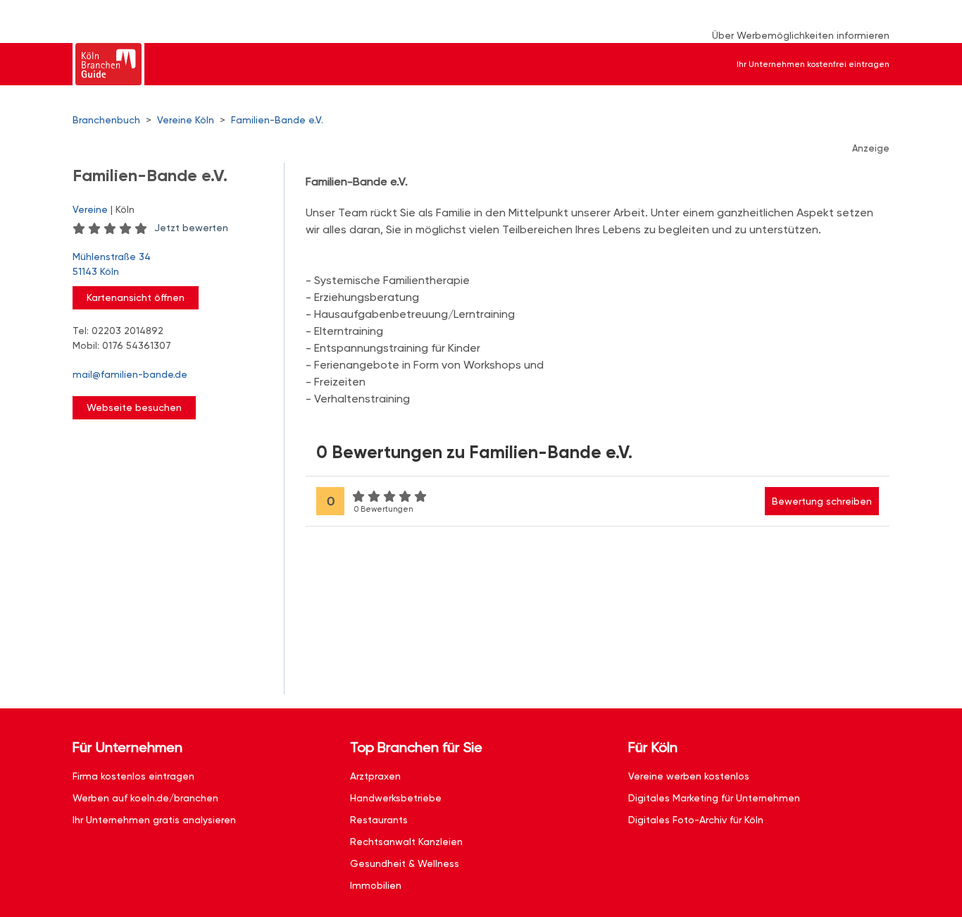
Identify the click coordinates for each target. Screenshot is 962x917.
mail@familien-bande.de (130, 374)
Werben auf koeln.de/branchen (145, 798)
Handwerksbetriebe (396, 798)
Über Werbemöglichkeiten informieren (800, 35)
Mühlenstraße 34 (112, 264)
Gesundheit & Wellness (404, 863)
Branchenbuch (106, 119)
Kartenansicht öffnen (136, 297)
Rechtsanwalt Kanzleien (406, 841)
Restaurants (379, 819)
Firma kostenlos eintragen (133, 776)
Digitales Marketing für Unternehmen (714, 798)
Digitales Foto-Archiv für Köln (695, 819)
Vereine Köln (185, 119)
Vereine (90, 209)
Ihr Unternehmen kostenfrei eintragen (813, 64)
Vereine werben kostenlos (688, 776)
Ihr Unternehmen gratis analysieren (154, 819)
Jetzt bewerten (191, 227)
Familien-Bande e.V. (277, 119)
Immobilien (375, 885)
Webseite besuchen (134, 407)
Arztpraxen (375, 776)
